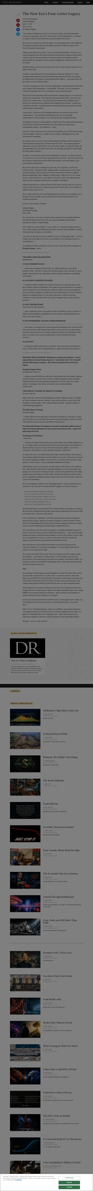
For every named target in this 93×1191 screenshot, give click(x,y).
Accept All (69, 1187)
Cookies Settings (69, 1177)
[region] (46, 1182)
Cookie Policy (18, 1180)
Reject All (69, 1182)
